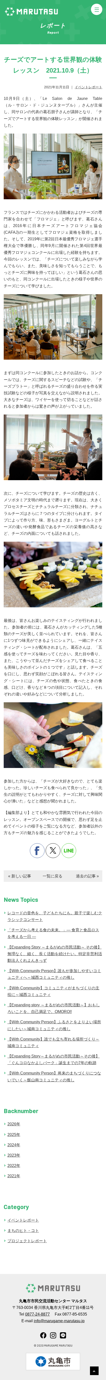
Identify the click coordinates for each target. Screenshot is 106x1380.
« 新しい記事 (19, 876)
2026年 (13, 1124)
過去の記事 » (87, 876)
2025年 (13, 1135)
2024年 (13, 1145)
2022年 (13, 1166)
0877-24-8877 (37, 1314)
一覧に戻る (52, 876)
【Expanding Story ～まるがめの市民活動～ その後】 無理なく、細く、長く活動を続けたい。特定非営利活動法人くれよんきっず (54, 954)
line (68, 850)
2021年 (13, 1176)
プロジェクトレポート (27, 1241)
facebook (37, 850)
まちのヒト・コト (23, 1230)
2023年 (13, 1155)
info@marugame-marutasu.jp (59, 1321)
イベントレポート (88, 87)
